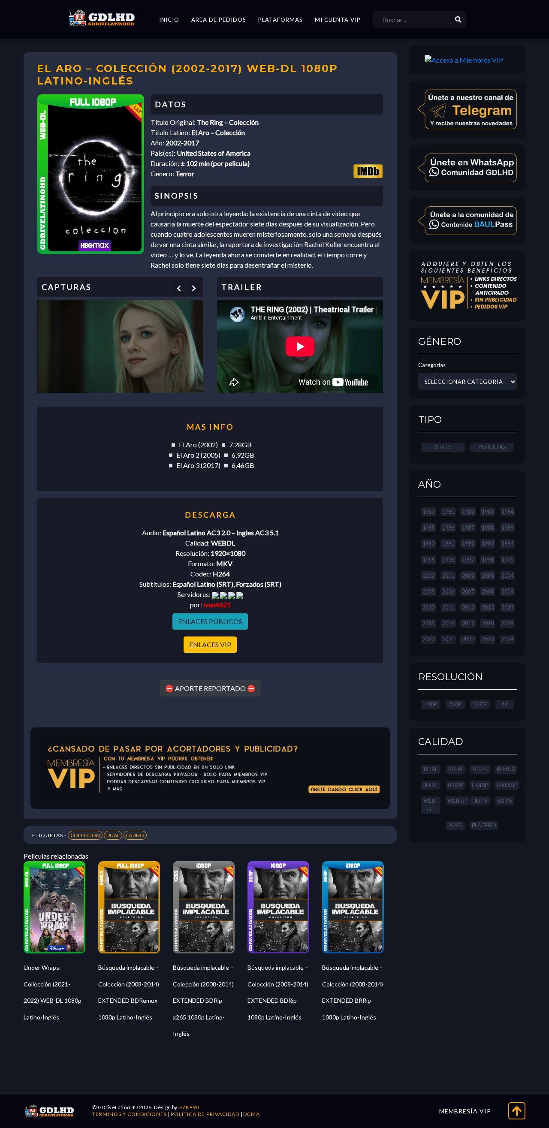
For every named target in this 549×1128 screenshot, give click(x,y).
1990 (428, 543)
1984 (507, 511)
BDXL (430, 769)
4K (504, 704)
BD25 (480, 769)
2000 (428, 575)
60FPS (504, 800)
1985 (428, 527)
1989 (507, 527)
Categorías (432, 365)
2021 (448, 639)
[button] (178, 288)
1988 (488, 527)
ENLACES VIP (210, 644)
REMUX (506, 769)
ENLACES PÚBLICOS (210, 621)
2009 (507, 591)
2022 (468, 639)
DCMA (251, 1114)
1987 (468, 527)
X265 (455, 825)
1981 (448, 511)
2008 (488, 591)
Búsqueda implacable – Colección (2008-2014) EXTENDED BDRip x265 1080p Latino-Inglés (203, 1000)
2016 (448, 623)
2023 (488, 639)
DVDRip (507, 784)
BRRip (455, 784)
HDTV (480, 800)
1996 (448, 559)
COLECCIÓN (85, 835)
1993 (488, 543)
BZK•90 (188, 1107)
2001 (448, 575)
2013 (488, 607)
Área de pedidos (218, 19)
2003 (488, 575)
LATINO (135, 835)
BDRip (430, 784)
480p (431, 704)
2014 (507, 607)
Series (443, 446)
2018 (488, 623)
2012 (468, 607)
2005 (428, 591)
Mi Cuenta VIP (338, 19)
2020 (428, 639)
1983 (488, 511)
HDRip (480, 784)
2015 (428, 623)
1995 (428, 559)
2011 (448, 607)
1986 (448, 527)
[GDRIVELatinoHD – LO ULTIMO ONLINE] (101, 18)
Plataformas (280, 19)
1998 (488, 559)
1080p (479, 704)
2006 (448, 591)
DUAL (113, 835)
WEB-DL (430, 804)
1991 (448, 543)
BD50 (455, 769)
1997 (468, 559)
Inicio (169, 19)
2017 (468, 623)
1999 (507, 559)
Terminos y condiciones (129, 1114)
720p (455, 704)
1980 (428, 511)
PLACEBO (484, 825)
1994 (507, 543)
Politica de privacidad (205, 1114)
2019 (507, 623)
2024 (507, 639)
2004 (507, 575)
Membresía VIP (465, 1111)
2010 (428, 607)
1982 (468, 511)
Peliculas (492, 446)
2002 (468, 575)
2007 (468, 591)
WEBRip (457, 800)
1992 (468, 543)
